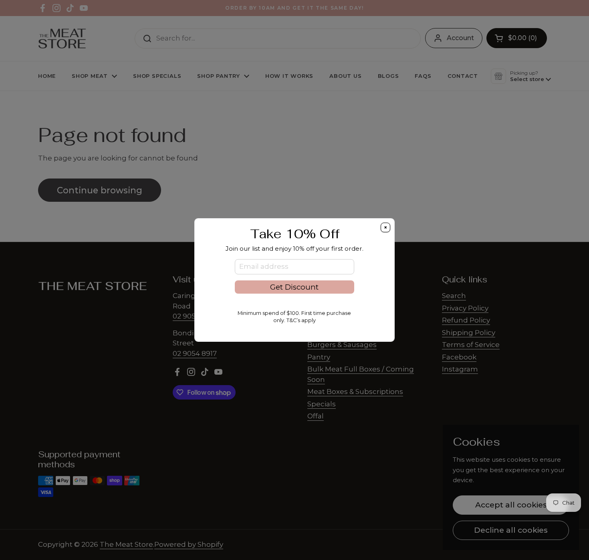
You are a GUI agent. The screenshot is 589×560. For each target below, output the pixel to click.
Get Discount (294, 287)
